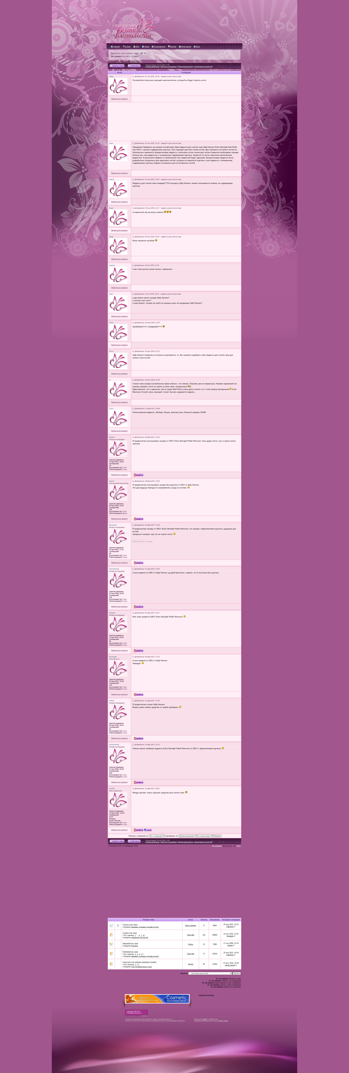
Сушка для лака (130, 932)
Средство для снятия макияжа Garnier (140, 961)
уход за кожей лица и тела (141, 967)
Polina (190, 944)
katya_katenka (190, 926)
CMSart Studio (223, 1021)
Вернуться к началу (119, 99)
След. (135, 56)
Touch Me (190, 935)
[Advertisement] (174, 121)
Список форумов (152, 67)
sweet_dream (230, 965)
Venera (190, 964)
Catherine (230, 927)
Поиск (146, 47)
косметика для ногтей (203, 67)
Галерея (116, 47)
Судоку (127, 47)
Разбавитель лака (130, 951)
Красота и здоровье (169, 67)
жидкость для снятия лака (124, 53)
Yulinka (230, 945)
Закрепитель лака (130, 943)
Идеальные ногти (185, 67)
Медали (173, 47)
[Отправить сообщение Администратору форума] (116, 3)
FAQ (137, 47)
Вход (198, 47)
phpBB (204, 1019)
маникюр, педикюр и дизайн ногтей (145, 927)
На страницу (116, 56)
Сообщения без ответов (117, 62)
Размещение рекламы (206, 995)
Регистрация (186, 47)
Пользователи (159, 47)
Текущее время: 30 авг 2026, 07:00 (157, 65)
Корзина (134, 946)
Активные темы (134, 62)
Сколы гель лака (130, 924)
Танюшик (230, 936)
